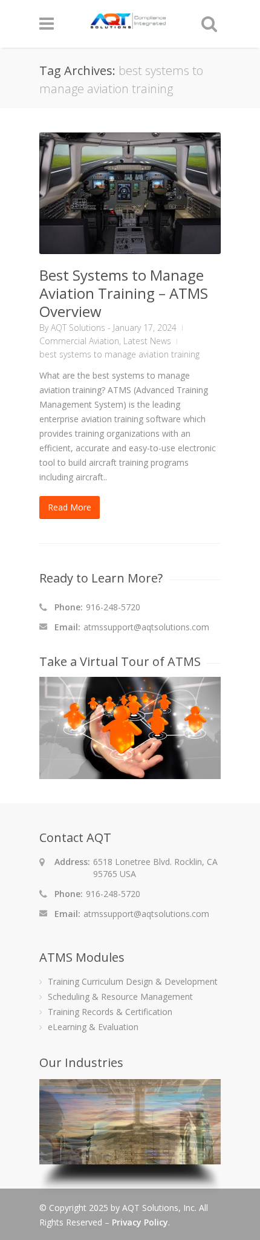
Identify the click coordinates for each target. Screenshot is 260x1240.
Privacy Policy (140, 1222)
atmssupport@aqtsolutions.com (146, 627)
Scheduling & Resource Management (120, 996)
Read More (69, 507)
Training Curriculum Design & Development (133, 981)
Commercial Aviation (79, 341)
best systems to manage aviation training (119, 354)
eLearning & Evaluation (93, 1027)
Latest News (147, 341)
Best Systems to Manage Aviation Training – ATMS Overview (123, 293)
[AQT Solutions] (128, 23)
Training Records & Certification (110, 1011)
